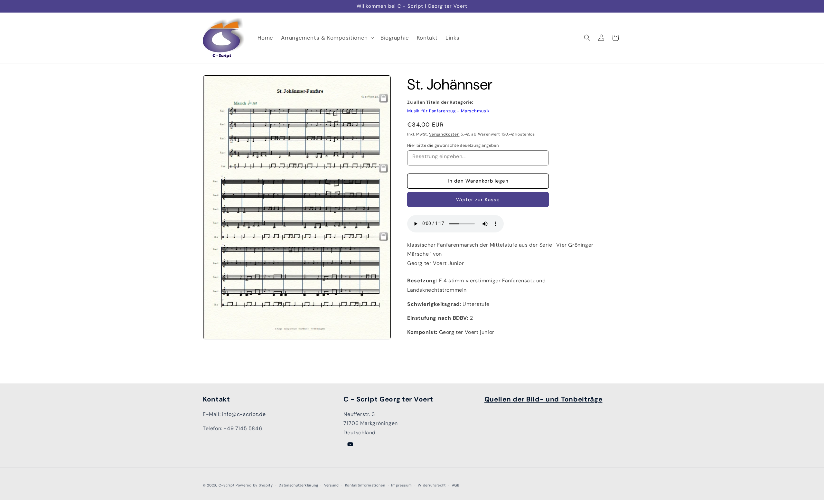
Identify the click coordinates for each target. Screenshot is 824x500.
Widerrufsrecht (432, 485)
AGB (456, 485)
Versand (331, 485)
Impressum (401, 485)
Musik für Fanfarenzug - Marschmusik (448, 111)
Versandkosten (444, 134)
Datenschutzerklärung (298, 485)
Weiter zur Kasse (478, 199)
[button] (327, 37)
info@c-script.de (244, 414)
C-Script (227, 485)
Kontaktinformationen (365, 485)
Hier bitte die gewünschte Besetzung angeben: (453, 145)
